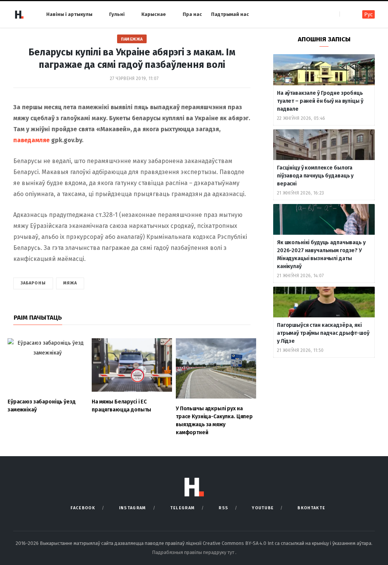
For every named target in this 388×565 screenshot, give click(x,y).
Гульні (117, 14)
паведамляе (31, 140)
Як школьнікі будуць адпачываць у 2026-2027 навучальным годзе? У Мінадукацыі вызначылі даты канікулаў (321, 254)
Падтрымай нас (230, 14)
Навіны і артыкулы (69, 14)
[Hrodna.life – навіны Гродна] (19, 14)
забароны (33, 283)
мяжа (70, 283)
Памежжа (132, 39)
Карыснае (153, 14)
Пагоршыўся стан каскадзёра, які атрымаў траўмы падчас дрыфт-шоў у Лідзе (323, 333)
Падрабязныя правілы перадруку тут (193, 552)
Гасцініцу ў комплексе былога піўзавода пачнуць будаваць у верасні (315, 176)
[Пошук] (346, 14)
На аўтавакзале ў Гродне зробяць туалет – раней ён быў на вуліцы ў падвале (320, 101)
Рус (368, 14)
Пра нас (192, 14)
